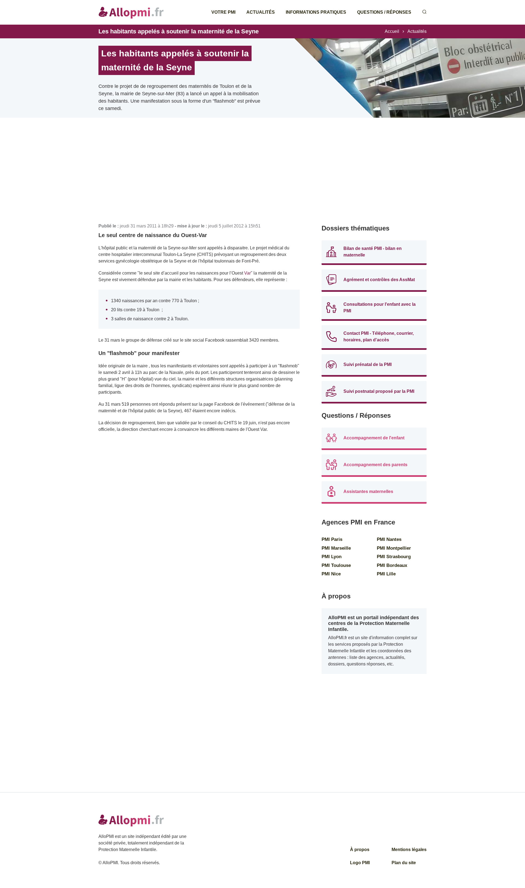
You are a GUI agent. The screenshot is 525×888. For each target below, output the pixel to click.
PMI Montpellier (394, 548)
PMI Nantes (389, 539)
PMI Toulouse (336, 565)
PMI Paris (332, 539)
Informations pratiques (316, 12)
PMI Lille (386, 573)
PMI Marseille (336, 548)
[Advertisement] (199, 178)
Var (247, 273)
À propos (359, 849)
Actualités (260, 12)
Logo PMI (360, 862)
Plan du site (404, 862)
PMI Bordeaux (392, 565)
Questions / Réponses (384, 12)
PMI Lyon (332, 556)
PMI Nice (331, 573)
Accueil (392, 31)
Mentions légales (409, 849)
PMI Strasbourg (394, 556)
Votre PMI (223, 12)
